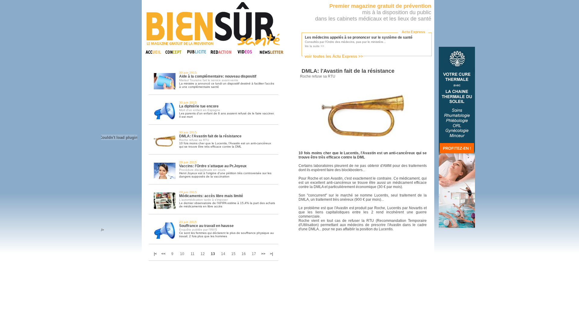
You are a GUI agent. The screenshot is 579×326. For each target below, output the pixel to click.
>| (271, 254)
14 (223, 254)
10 (182, 254)
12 (203, 254)
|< (156, 254)
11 (193, 254)
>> (263, 254)
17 (254, 254)
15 (233, 254)
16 (244, 254)
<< (163, 254)
